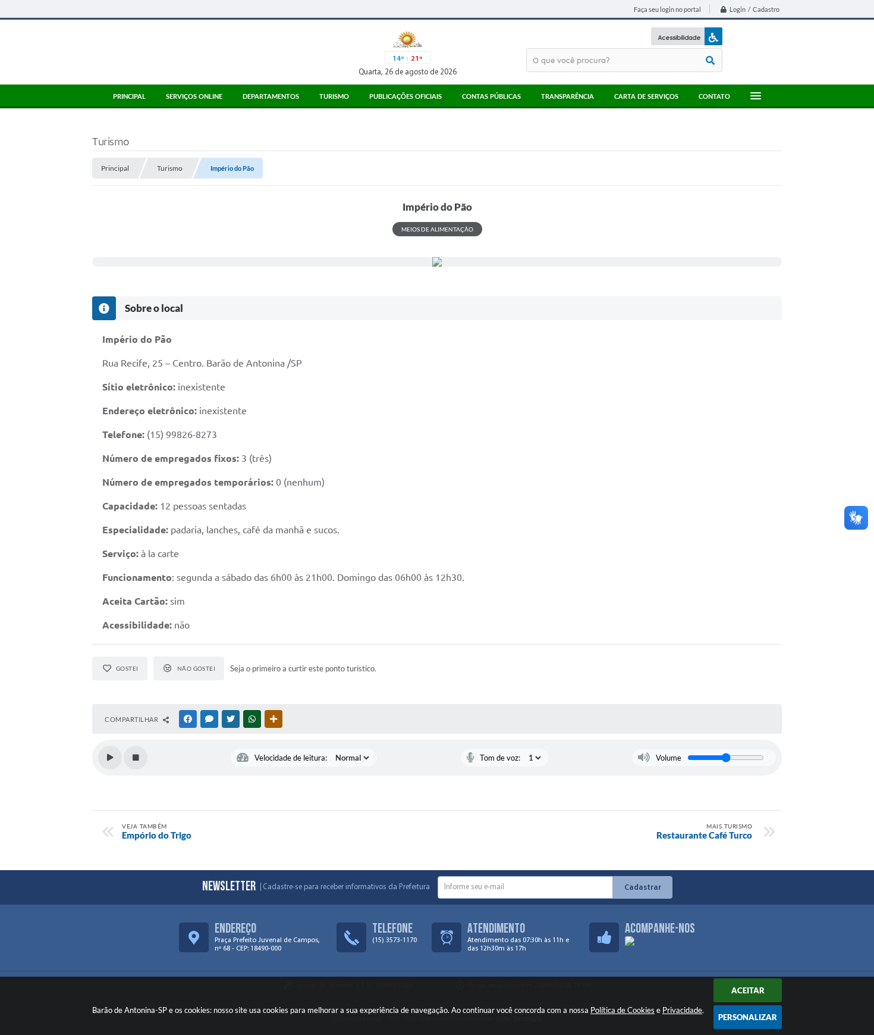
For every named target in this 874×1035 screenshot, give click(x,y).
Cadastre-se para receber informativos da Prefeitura (346, 887)
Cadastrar (642, 888)
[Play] (110, 758)
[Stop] (135, 758)
